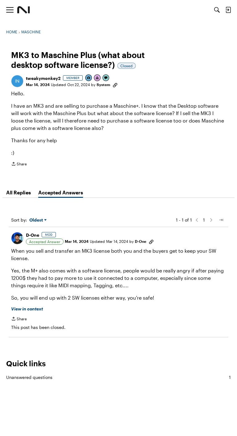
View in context (27, 308)
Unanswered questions (118, 377)
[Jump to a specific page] (221, 220)
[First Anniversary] (97, 78)
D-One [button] (32, 235)
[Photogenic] (89, 78)
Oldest (36, 220)
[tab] (18, 192)
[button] (17, 81)
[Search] (216, 10)
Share (19, 165)
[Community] (23, 9)
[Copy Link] (115, 84)
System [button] (103, 84)
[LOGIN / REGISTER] (228, 10)
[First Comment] (106, 78)
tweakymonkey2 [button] (43, 78)
